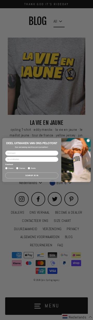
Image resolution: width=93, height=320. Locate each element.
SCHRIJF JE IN (31, 175)
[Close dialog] (88, 140)
